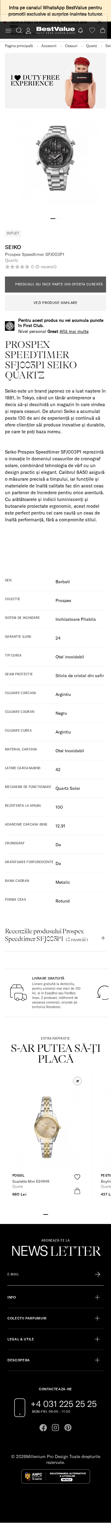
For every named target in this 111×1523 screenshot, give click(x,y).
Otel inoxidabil (70, 657)
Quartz (91, 45)
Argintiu (63, 732)
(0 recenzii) (45, 266)
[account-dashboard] (28, 30)
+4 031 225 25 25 (64, 1404)
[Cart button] (103, 30)
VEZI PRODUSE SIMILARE (56, 303)
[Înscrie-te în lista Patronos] (98, 1274)
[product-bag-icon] (77, 1191)
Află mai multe (74, 331)
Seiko (13, 247)
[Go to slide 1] (53, 218)
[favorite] (92, 30)
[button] (77, 1081)
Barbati (63, 581)
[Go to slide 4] (60, 1214)
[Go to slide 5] (65, 1214)
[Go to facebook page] (43, 1427)
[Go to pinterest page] (68, 1427)
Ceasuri (71, 45)
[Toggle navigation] (8, 30)
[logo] (55, 30)
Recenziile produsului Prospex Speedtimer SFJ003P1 (46, 935)
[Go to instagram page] (55, 1427)
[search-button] (19, 30)
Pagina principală (19, 45)
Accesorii (48, 45)
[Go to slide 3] (55, 1214)
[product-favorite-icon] (77, 1177)
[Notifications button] (81, 30)
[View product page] (46, 1127)
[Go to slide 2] (58, 218)
